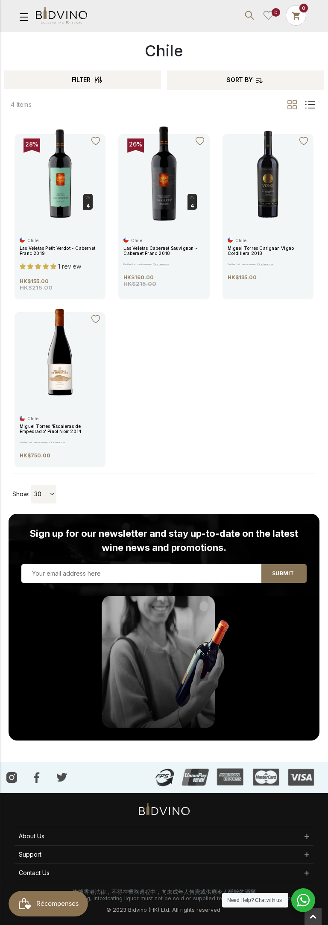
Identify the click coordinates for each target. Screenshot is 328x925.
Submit (283, 573)
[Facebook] (37, 777)
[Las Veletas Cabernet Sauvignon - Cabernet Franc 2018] (163, 173)
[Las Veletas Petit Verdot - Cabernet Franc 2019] (60, 173)
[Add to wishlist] (95, 141)
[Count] (296, 15)
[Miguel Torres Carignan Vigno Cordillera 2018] (268, 173)
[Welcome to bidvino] (61, 15)
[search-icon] (249, 15)
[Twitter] (61, 776)
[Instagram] (11, 777)
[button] (39, 266)
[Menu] (24, 16)
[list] (308, 105)
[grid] (292, 105)
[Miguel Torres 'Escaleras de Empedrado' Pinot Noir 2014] (60, 351)
